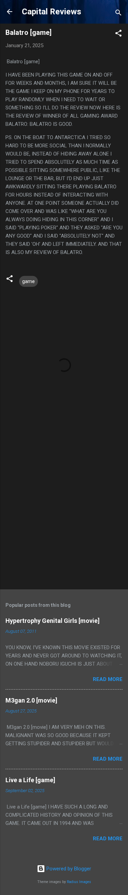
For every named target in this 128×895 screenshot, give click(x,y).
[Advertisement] (64, 514)
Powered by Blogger (68, 869)
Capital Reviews (51, 11)
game (28, 281)
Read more (108, 679)
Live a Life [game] (30, 780)
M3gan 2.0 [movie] (31, 700)
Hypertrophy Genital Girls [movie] (52, 620)
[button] (118, 34)
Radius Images (79, 882)
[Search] (118, 13)
